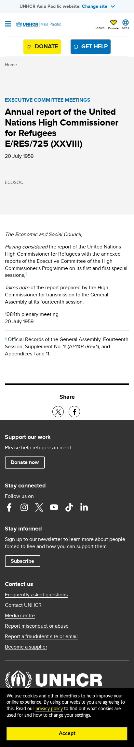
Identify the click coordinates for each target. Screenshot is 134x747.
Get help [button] (94, 46)
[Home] (38, 25)
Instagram (24, 507)
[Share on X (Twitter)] (58, 411)
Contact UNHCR (23, 605)
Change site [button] (94, 6)
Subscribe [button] (22, 561)
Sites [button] (125, 27)
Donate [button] (113, 28)
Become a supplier (26, 646)
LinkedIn (84, 507)
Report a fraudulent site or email (41, 636)
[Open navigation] (8, 24)
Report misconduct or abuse (37, 626)
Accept (67, 733)
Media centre (20, 615)
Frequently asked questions (36, 594)
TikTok (69, 507)
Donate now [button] (25, 462)
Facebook (9, 507)
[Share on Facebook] (74, 411)
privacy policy (49, 709)
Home (11, 64)
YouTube (54, 507)
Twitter (39, 507)
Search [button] (100, 27)
